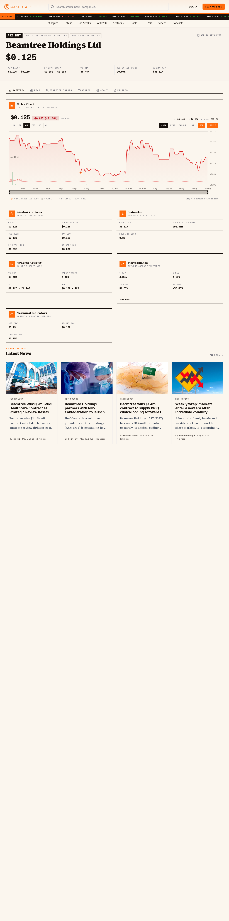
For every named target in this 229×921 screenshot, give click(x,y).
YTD (33, 125)
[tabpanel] (114, 272)
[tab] (16, 90)
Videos (162, 23)
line (172, 125)
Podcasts (178, 23)
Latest (68, 23)
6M (26, 125)
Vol (201, 125)
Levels (212, 125)
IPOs (149, 23)
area (163, 125)
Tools (134, 23)
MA (193, 125)
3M (20, 125)
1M (14, 125)
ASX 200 (102, 23)
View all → (216, 355)
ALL (47, 125)
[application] (114, 162)
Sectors (117, 23)
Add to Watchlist (211, 35)
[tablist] (114, 90)
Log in (193, 6)
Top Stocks (84, 23)
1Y (40, 125)
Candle (182, 125)
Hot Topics (52, 23)
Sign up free (213, 6)
